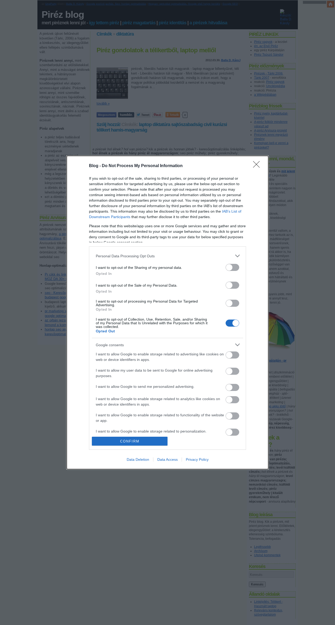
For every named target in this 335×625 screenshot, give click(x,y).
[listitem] (167, 256)
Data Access (167, 459)
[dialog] (167, 312)
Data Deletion (138, 459)
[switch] (232, 267)
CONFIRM (129, 441)
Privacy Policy (197, 459)
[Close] (258, 166)
